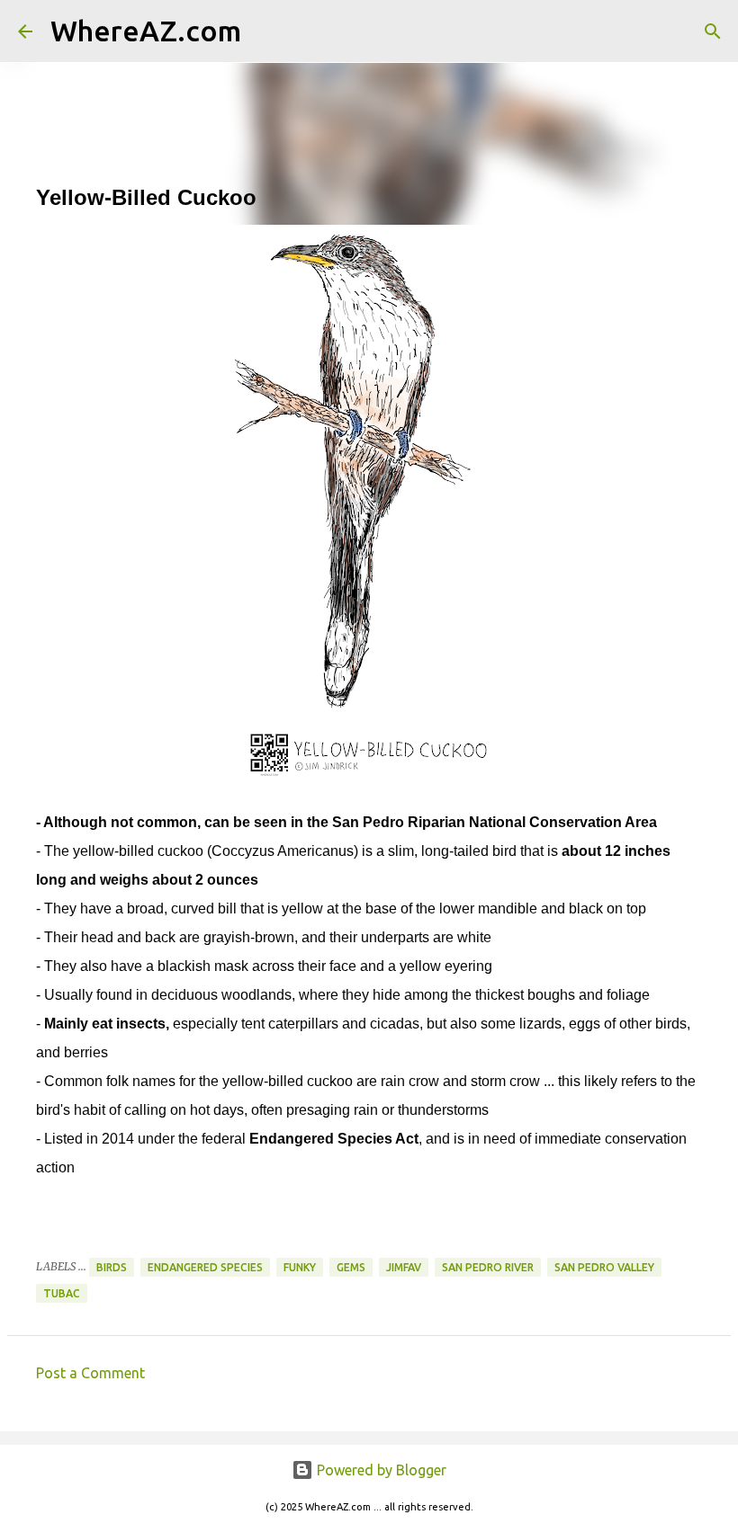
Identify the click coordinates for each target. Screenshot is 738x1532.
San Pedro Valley (604, 1267)
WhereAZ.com (145, 30)
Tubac (61, 1293)
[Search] (266, 31)
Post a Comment (90, 1373)
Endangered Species (205, 1267)
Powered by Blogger (379, 1470)
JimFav (403, 1267)
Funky (300, 1267)
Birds (111, 1267)
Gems (351, 1267)
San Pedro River (488, 1267)
